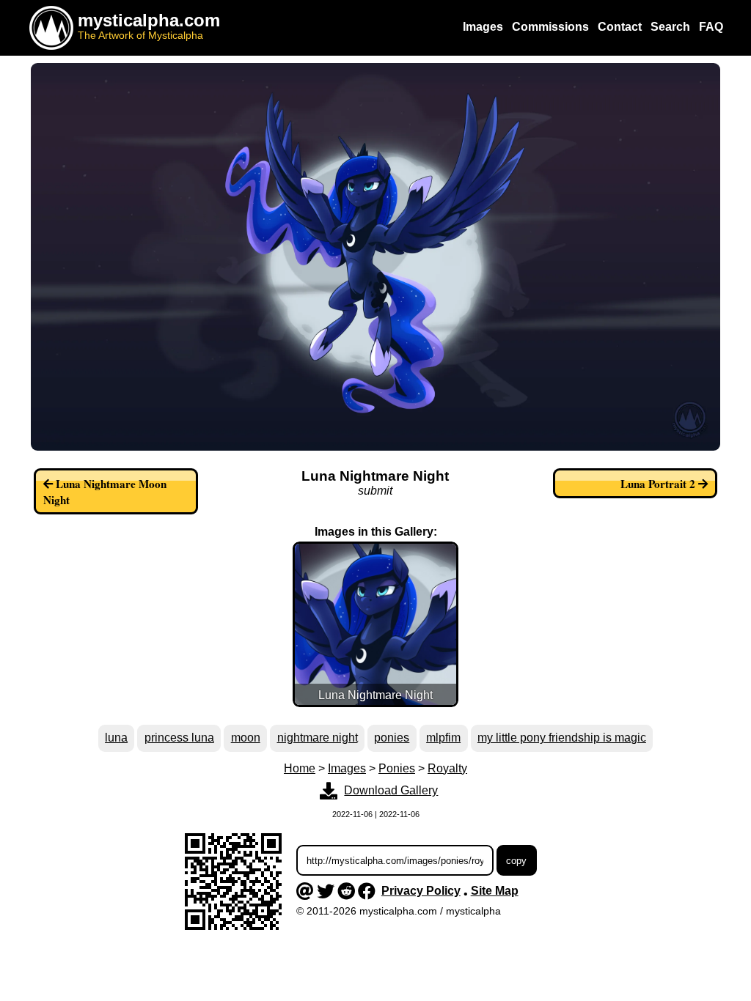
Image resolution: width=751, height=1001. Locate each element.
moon (245, 737)
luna (116, 737)
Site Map (495, 890)
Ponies (396, 768)
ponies (391, 737)
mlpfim (443, 737)
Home (299, 768)
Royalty (447, 768)
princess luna (179, 737)
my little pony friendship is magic (561, 737)
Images (347, 768)
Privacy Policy (421, 890)
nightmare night (317, 737)
